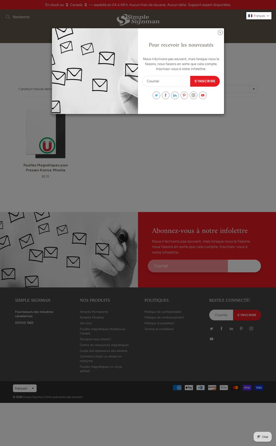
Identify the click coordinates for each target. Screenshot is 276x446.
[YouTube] (203, 95)
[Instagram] (193, 95)
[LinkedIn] (175, 95)
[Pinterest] (184, 95)
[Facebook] (165, 95)
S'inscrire (204, 81)
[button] (258, 15)
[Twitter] (156, 95)
